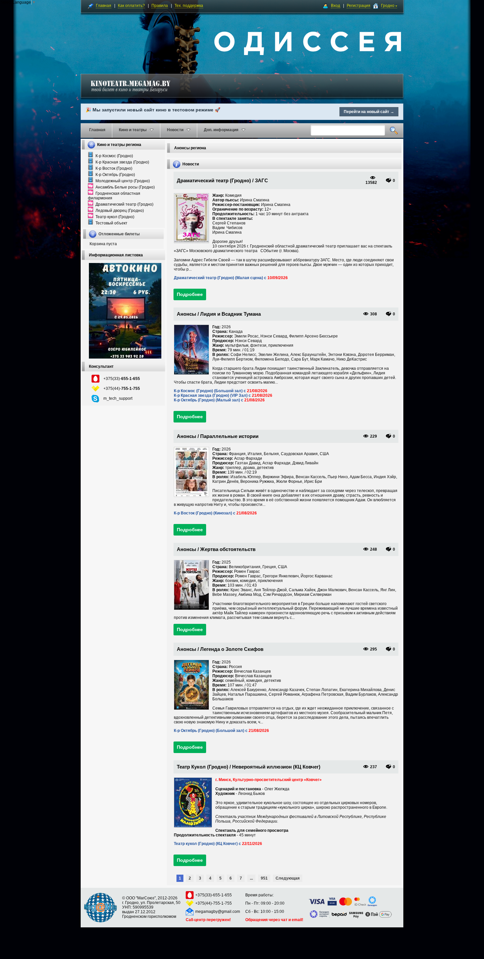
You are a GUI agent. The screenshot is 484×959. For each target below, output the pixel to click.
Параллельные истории (229, 436)
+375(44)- (121, 388)
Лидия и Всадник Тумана (230, 314)
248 (373, 549)
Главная (103, 5)
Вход (335, 5)
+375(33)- (121, 378)
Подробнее (190, 294)
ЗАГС (261, 180)
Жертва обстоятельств (227, 549)
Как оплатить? (131, 5)
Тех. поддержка (189, 5)
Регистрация (358, 5)
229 (373, 436)
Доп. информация (221, 130)
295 (373, 649)
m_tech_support (117, 398)
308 (373, 314)
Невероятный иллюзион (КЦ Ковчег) (276, 767)
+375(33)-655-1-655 (213, 895)
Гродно (388, 5)
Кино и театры (133, 130)
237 (373, 767)
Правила (159, 5)
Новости (175, 130)
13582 (371, 182)
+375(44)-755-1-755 (213, 903)
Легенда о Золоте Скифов (231, 649)
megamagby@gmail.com (217, 911)
